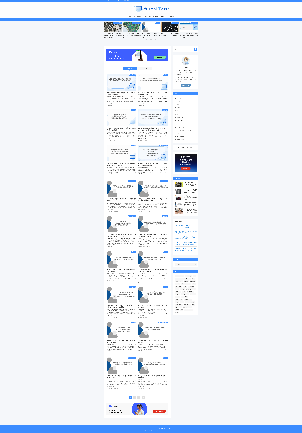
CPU (195, 276)
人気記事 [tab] (144, 68)
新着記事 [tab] (130, 68)
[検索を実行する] (195, 49)
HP (189, 278)
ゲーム (185, 286)
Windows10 (192, 281)
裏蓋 (182, 310)
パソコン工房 (184, 297)
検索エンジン (178, 307)
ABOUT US (144, 428)
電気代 (176, 312)
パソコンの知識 (180, 124)
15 (143, 397)
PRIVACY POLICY (153, 428)
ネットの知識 (180, 117)
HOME (132, 428)
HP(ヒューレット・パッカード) (184, 130)
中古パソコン (187, 304)
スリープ (182, 289)
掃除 (193, 304)
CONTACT (138, 428)
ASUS (182, 276)
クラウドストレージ (185, 284)
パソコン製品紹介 (181, 136)
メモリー (187, 302)
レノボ (192, 302)
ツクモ (178, 101)
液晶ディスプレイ (187, 307)
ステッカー (191, 286)
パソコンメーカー (181, 127)
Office (176, 281)
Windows (186, 281)
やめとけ (177, 284)
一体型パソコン (178, 304)
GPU (186, 278)
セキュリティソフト (190, 289)
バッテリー (192, 294)
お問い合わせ (185, 85)
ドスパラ (179, 104)
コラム (178, 110)
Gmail (176, 278)
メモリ (181, 302)
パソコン (177, 297)
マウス (176, 302)
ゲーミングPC (178, 286)
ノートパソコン (184, 294)
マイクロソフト (187, 299)
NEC (178, 133)
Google (178, 107)
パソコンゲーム (180, 120)
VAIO (181, 281)
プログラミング (180, 139)
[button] (146, 39)
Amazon (177, 276)
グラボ (193, 284)
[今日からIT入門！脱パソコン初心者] (151, 8)
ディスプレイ (190, 291)
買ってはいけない (189, 310)
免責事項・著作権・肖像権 (165, 428)
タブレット (177, 291)
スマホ (178, 114)
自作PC (177, 310)
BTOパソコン (180, 98)
